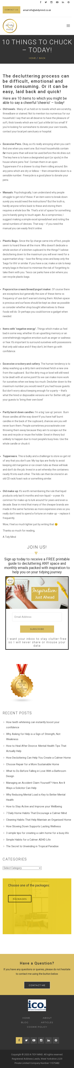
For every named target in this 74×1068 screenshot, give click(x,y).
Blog (24, 1022)
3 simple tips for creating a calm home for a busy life (37, 833)
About (47, 1018)
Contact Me (37, 985)
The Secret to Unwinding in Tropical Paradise (32, 846)
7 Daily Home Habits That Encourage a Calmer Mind (36, 813)
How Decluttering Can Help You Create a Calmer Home (38, 757)
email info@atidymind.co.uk (37, 10)
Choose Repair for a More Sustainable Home (32, 764)
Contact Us (11, 10)
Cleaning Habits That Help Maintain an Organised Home (38, 819)
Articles (47, 1022)
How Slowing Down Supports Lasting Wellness (33, 826)
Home (32, 58)
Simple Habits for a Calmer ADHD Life (28, 839)
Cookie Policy (37, 1026)
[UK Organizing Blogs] (22, 683)
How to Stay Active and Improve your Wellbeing (34, 806)
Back (42, 58)
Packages (20, 899)
